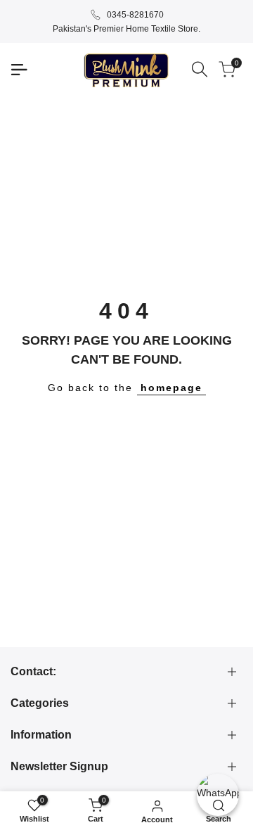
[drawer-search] (199, 69)
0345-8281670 (135, 15)
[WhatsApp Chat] (218, 795)
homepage (171, 387)
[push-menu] (19, 70)
